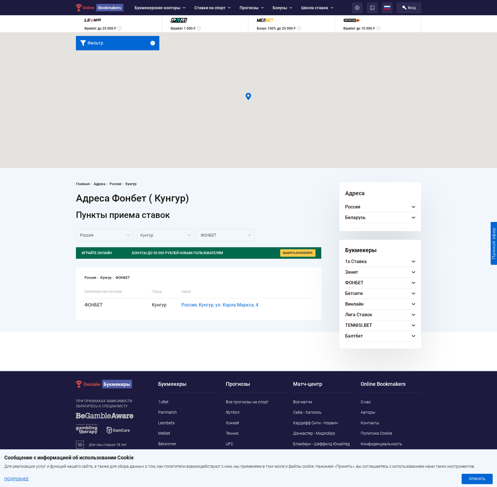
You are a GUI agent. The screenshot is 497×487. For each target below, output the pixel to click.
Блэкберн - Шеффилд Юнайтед (321, 444)
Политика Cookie (376, 433)
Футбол (233, 412)
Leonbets (166, 423)
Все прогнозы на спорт (247, 402)
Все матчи (302, 402)
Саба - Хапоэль (307, 412)
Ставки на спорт (209, 7)
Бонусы (280, 7)
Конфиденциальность (381, 444)
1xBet (163, 402)
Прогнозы (249, 7)
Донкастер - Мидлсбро (314, 433)
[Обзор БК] (119, 23)
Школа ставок (314, 7)
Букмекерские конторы (157, 7)
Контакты (370, 423)
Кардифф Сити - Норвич (315, 423)
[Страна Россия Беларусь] (104, 235)
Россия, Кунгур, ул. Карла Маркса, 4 (219, 305)
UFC (229, 444)
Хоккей (232, 423)
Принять (477, 479)
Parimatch (167, 412)
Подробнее (16, 479)
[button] (248, 96)
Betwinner (167, 444)
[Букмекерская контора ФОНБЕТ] (225, 235)
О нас (366, 402)
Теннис (232, 433)
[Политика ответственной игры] (112, 426)
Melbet (164, 433)
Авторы (368, 412)
